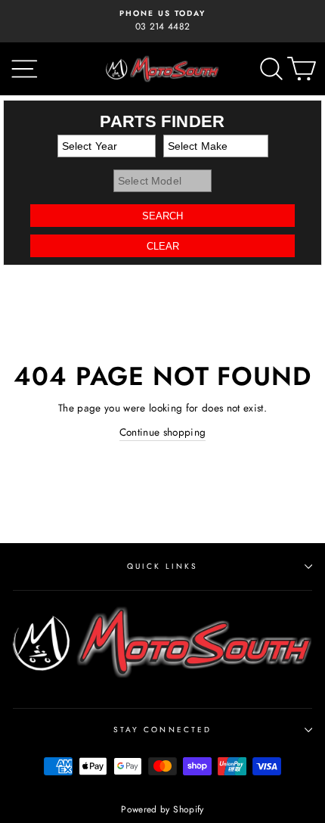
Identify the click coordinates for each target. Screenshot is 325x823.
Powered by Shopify (162, 809)
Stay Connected (162, 729)
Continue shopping (162, 431)
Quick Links (163, 566)
